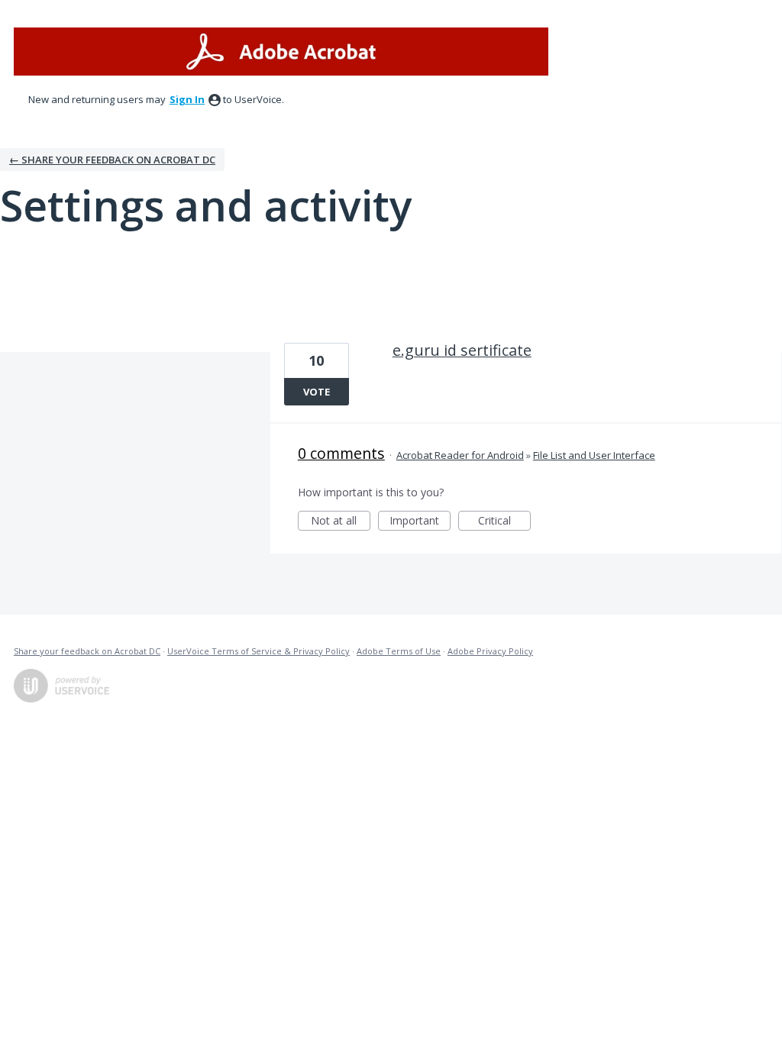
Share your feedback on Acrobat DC (87, 651)
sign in (187, 99)
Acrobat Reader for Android (460, 455)
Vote (316, 392)
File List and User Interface (594, 455)
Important (420, 522)
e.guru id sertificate (462, 350)
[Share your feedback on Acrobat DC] (281, 51)
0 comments (341, 453)
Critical (504, 522)
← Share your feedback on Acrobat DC (112, 159)
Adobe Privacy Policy (490, 651)
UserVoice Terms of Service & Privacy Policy (258, 651)
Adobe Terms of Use (399, 651)
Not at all (340, 522)
